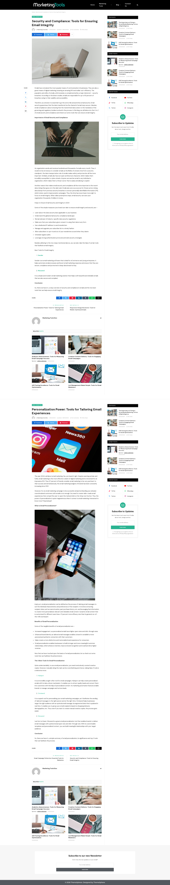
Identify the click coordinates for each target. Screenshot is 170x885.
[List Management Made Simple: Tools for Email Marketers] (85, 373)
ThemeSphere (99, 882)
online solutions (41, 361)
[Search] (137, 5)
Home (92, 5)
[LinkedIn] (25, 102)
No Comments (75, 29)
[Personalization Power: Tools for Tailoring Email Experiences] (67, 449)
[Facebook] (25, 93)
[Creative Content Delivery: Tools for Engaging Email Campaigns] (85, 345)
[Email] (25, 111)
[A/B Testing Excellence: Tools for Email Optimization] (48, 373)
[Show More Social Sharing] (72, 34)
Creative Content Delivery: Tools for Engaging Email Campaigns (84, 357)
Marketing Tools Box (42, 29)
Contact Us (128, 5)
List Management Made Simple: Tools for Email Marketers (84, 386)
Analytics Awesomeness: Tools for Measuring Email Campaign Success (48, 357)
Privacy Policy (123, 145)
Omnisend (41, 693)
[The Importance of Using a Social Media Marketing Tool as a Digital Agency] (112, 24)
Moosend (41, 271)
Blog (117, 5)
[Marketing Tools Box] (59, 5)
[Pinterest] (25, 106)
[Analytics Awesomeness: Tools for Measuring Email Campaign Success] (48, 345)
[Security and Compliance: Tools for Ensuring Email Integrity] (67, 61)
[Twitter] (25, 97)
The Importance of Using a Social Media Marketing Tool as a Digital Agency (128, 24)
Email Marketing (37, 16)
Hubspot (41, 676)
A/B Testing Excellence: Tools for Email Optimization (45, 386)
